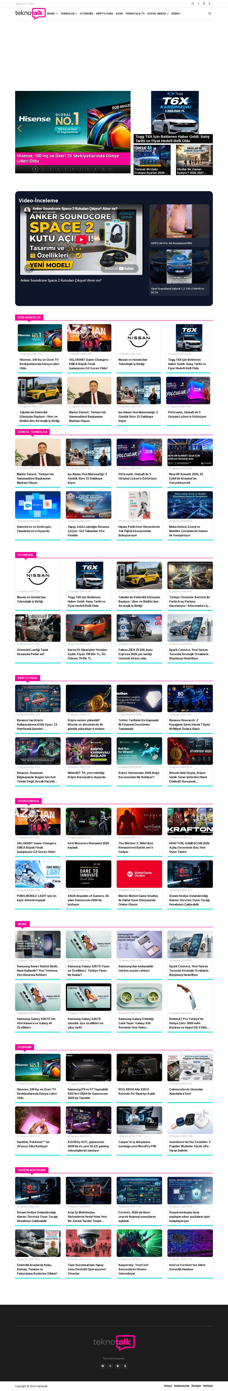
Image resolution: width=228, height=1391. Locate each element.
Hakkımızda (181, 1385)
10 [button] (102, 169)
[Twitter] (110, 1366)
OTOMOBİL (87, 13)
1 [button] (35, 169)
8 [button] (88, 169)
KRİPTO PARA (104, 13)
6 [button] (73, 169)
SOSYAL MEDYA (157, 13)
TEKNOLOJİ (68, 13)
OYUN (119, 13)
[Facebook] (103, 1366)
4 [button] (58, 169)
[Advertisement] (114, 57)
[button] (19, 128)
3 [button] (50, 169)
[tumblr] (125, 1366)
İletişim (196, 1385)
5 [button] (65, 169)
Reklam (208, 1385)
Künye (168, 1385)
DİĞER (175, 13)
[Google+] (118, 1366)
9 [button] (95, 169)
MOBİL (51, 13)
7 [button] (80, 169)
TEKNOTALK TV (135, 13)
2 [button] (43, 169)
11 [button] (110, 169)
